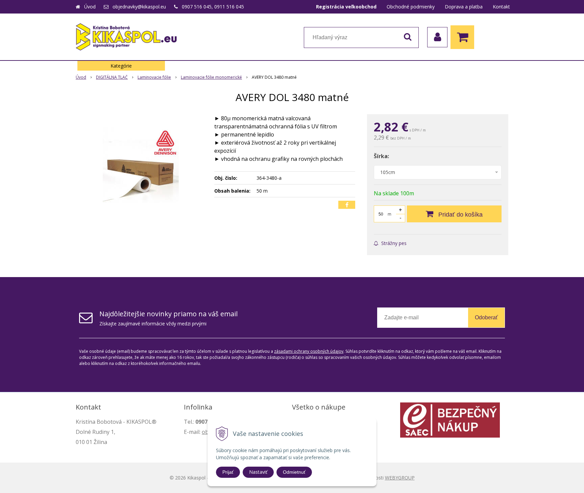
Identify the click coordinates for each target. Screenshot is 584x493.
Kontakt (501, 6)
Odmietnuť (294, 472)
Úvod (90, 6)
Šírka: (381, 156)
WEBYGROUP (400, 477)
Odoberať (486, 317)
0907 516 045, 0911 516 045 (213, 6)
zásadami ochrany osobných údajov (308, 351)
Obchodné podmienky (411, 6)
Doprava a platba (464, 6)
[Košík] (464, 37)
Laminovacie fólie (154, 77)
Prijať (228, 472)
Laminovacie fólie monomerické (211, 77)
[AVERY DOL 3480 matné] (140, 165)
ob (205, 432)
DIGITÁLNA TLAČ (112, 77)
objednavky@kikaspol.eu (139, 6)
